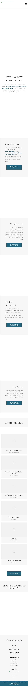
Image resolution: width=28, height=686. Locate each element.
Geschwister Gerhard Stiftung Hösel (14, 472)
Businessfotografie (12, 541)
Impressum (11, 684)
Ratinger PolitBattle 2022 (14, 450)
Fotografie (14, 660)
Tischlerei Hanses (14, 517)
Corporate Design (14, 663)
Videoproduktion (14, 665)
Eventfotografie (12, 452)
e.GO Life (14, 539)
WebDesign (16, 475)
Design (12, 519)
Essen (12, 497)
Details (14, 440)
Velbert (15, 562)
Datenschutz (16, 684)
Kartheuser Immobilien (14, 561)
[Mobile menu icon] (26, 4)
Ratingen (17, 452)
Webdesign (14, 661)
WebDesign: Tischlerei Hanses (14, 495)
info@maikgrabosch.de (14, 653)
